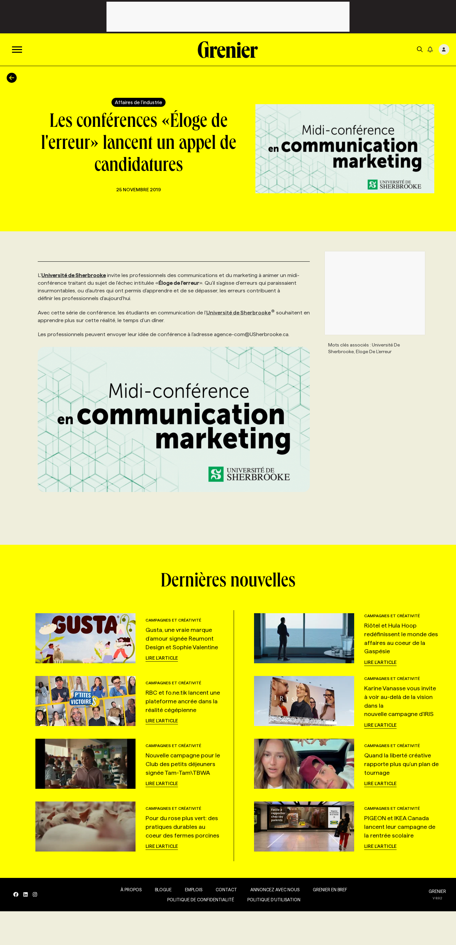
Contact (226, 889)
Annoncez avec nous (274, 889)
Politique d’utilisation (273, 899)
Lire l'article (162, 658)
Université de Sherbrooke (238, 312)
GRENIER (437, 891)
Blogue (163, 889)
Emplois (193, 889)
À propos (131, 889)
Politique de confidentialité (200, 899)
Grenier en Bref (330, 889)
